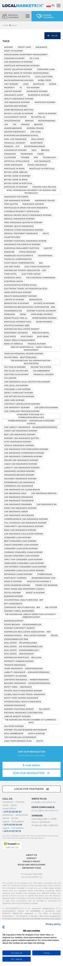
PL (53, 5)
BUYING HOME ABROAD (16, 172)
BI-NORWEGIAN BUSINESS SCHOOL (21, 135)
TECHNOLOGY (49, 157)
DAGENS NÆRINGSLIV (15, 132)
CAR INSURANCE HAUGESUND (19, 515)
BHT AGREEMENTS (13, 603)
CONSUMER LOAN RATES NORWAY (21, 548)
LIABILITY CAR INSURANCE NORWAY (22, 467)
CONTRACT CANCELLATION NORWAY (22, 404)
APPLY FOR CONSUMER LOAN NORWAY (23, 559)
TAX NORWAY (33, 87)
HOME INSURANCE (13, 165)
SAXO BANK (43, 336)
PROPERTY (9, 87)
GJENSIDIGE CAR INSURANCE (18, 486)
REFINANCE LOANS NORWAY (18, 574)
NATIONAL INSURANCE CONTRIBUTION (23, 712)
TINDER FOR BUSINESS (46, 585)
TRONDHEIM (26, 154)
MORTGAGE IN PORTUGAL (42, 168)
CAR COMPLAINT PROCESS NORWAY (22, 411)
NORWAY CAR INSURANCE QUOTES (21, 438)
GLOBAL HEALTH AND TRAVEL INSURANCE (24, 694)
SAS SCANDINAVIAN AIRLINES (18, 80)
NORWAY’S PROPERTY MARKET (19, 628)
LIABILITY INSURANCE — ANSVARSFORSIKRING (27, 672)
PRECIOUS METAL (40, 333)
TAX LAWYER (10, 378)
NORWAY (8, 47)
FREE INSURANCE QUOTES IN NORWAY (23, 222)
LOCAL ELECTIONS (43, 76)
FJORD (40, 154)
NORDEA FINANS (35, 128)
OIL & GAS (34, 58)
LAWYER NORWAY (13, 91)
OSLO (34, 150)
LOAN (26, 84)
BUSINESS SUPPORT (14, 621)
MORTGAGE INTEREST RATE (17, 322)
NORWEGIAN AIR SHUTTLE (17, 76)
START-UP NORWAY (13, 51)
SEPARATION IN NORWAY (16, 303)
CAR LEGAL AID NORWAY (16, 385)
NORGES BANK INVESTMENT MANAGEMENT (26, 54)
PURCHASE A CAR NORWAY (17, 389)
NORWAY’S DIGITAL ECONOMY (41, 311)
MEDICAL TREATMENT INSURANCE (21, 233)
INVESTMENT (36, 143)
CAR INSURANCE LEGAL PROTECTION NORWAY (27, 382)
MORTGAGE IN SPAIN (14, 168)
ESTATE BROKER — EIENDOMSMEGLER (23, 624)
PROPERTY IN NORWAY (15, 676)
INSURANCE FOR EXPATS (16, 197)
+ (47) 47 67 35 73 (11, 831)
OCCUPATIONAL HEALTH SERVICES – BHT (23, 600)
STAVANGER (10, 154)
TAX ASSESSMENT (41, 371)
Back (55, 35)
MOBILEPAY (9, 314)
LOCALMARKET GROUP (15, 117)
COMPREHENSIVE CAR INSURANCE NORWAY (26, 519)
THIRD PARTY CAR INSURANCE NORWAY (24, 526)
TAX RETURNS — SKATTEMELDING (20, 357)
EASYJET (48, 248)
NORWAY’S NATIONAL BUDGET (19, 709)
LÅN (6, 124)
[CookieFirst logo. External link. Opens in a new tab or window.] (3, 927)
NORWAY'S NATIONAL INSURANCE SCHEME (25, 241)
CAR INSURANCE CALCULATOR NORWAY (23, 534)
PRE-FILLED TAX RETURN (16, 371)
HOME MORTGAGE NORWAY (18, 292)
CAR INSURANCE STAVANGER (18, 497)
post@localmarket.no (44, 802)
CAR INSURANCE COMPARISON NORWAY (24, 453)
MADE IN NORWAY (13, 581)
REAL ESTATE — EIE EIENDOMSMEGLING (23, 646)
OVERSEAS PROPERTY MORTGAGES (21, 211)
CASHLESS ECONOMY (14, 58)
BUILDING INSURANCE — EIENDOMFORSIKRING (27, 683)
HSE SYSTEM (51, 607)
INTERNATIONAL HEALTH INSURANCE (22, 701)
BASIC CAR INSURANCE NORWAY (20, 530)
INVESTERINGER (12, 121)
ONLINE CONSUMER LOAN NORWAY (22, 556)
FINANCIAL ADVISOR (43, 374)
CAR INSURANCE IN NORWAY (18, 62)
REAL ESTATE (37, 139)
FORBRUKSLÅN (44, 574)
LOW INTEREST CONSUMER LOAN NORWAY (25, 567)
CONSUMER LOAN (46, 69)
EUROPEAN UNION (13, 281)
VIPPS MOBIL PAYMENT (42, 314)
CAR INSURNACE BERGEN (44, 493)
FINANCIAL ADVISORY (15, 143)
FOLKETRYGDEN (12, 237)
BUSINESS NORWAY (13, 596)
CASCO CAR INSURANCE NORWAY (20, 464)
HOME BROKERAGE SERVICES (18, 110)
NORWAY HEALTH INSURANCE (19, 226)
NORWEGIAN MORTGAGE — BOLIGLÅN (22, 657)
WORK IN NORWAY (47, 113)
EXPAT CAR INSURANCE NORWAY (20, 508)
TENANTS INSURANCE (15, 665)
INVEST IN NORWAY (35, 592)
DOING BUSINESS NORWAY (17, 585)
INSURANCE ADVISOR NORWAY (19, 471)
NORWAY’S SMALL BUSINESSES (19, 611)
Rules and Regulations (31, 864)
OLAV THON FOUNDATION (37, 266)
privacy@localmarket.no (45, 810)
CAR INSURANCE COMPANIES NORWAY (23, 456)
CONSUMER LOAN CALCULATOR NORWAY (24, 570)
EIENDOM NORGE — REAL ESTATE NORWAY (25, 635)
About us (31, 855)
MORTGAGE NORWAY (45, 102)
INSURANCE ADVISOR (33, 204)
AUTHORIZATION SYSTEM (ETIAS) (20, 285)
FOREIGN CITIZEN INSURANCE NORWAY (24, 230)
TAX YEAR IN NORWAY (15, 367)
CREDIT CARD (24, 47)
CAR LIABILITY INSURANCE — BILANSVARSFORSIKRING (30, 427)
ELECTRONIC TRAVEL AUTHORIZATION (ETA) (25, 288)
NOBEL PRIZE (44, 80)
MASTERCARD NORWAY (15, 106)
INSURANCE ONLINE (45, 200)
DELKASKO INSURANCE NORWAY (20, 478)
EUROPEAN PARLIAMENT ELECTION (21, 248)
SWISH (23, 314)
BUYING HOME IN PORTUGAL (18, 183)
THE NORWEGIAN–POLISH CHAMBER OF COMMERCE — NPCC (31, 721)
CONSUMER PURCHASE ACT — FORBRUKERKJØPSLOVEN (31, 415)
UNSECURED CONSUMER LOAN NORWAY (24, 563)
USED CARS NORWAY (14, 400)
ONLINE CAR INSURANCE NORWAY (21, 460)
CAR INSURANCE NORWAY (17, 200)
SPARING (29, 121)
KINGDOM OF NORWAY (15, 150)
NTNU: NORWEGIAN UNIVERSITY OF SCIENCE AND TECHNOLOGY (31, 191)
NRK (36, 157)
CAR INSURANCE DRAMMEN (18, 504)
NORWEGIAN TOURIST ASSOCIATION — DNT (25, 270)
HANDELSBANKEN (13, 128)
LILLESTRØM (10, 157)
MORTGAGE (38, 84)
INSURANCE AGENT (13, 95)
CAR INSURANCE (42, 161)
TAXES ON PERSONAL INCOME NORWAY (23, 353)
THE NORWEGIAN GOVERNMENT (20, 737)
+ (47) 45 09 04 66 (12, 824)
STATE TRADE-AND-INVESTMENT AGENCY (24, 589)
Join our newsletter (29, 773)
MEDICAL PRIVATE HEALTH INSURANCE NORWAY (28, 215)
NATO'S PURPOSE (36, 733)
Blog (14, 25)
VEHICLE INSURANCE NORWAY (19, 445)
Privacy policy (53, 924)
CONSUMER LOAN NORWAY (17, 537)
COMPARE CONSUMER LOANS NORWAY (23, 552)
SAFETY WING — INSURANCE (18, 687)
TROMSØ (25, 157)
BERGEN (45, 150)
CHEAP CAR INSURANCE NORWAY (20, 431)
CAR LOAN (35, 132)
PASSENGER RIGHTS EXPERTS (18, 255)
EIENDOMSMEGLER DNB (16, 639)
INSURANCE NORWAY (37, 91)
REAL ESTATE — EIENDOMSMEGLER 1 (21, 650)
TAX (14, 124)
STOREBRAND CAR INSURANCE (19, 482)
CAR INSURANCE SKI (47, 504)
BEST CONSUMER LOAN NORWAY (20, 541)
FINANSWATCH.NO (13, 311)
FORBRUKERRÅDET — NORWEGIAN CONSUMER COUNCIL (31, 422)
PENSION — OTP (12, 146)
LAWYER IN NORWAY (14, 299)
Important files (31, 868)
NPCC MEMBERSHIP (13, 733)
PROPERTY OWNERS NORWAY (19, 661)
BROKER (38, 124)
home (5, 25)
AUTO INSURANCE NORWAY (18, 442)
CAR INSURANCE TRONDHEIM (19, 500)
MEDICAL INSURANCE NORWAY (19, 219)
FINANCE (25, 124)
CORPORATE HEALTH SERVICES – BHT (22, 607)
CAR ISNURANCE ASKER (16, 511)
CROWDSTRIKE (45, 255)
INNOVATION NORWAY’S (39, 581)
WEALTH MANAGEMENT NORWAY (20, 296)
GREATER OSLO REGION (44, 187)
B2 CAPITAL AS (38, 117)
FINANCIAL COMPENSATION (18, 259)
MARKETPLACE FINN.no (15, 318)
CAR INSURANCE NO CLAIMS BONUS (22, 489)
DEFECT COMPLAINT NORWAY (18, 393)
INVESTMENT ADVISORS (16, 333)
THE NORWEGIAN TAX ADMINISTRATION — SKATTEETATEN (31, 361)
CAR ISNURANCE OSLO (15, 493)
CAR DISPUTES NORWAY (46, 407)
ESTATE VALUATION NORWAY (18, 69)
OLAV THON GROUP (31, 274)
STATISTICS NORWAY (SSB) (16, 325)
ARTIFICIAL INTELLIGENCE (17, 161)
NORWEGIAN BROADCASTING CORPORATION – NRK (29, 307)
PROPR (54, 635)
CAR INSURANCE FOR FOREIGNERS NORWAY (26, 449)
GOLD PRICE (10, 336)
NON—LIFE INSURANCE (15, 139)
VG (20, 87)
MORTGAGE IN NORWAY (16, 187)
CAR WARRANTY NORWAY (17, 407)
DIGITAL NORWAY (12, 592)
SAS (41, 263)
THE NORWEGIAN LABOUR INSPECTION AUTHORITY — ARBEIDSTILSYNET (31, 615)
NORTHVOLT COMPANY (15, 578)
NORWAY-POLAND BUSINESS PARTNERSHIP (25, 730)
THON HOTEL (10, 274)
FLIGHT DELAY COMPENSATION (19, 263)
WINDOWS (9, 252)
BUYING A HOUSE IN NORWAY (18, 113)
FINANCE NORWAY (36, 344)
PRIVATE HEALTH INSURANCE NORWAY (23, 690)
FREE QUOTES (11, 204)
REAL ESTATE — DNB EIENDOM (19, 654)
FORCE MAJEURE (27, 252)
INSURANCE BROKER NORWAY (19, 475)
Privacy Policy (31, 861)
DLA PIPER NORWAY (14, 726)
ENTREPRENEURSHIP (34, 146)
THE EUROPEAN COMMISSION (40, 277)
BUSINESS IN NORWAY (39, 95)
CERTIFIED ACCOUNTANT (16, 374)
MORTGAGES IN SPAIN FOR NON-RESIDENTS (26, 208)
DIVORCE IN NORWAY (44, 303)
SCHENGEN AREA (12, 277)
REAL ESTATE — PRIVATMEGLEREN (20, 643)
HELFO (45, 233)
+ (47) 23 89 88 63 (11, 811)
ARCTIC (39, 741)
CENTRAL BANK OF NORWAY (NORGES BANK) (26, 73)
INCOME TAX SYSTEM (41, 367)
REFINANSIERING (47, 121)
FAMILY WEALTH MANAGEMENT (19, 340)
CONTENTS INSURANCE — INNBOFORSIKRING (26, 679)
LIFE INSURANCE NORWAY (17, 102)
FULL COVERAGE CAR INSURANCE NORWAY (25, 523)
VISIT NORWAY (11, 84)
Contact (31, 858)
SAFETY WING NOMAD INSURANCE (21, 698)
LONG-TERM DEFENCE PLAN (18, 741)
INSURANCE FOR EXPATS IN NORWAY (22, 244)
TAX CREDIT (44, 709)
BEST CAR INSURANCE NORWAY (20, 434)
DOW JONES (27, 336)
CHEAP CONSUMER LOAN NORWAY (21, 545)
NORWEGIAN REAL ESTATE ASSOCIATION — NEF (27, 632)
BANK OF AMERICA (13, 344)
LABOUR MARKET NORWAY (17, 716)
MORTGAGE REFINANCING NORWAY (22, 65)
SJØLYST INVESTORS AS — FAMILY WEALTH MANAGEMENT (31, 348)
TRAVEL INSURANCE (37, 165)
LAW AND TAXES (12, 266)
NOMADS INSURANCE (15, 705)
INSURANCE (41, 47)
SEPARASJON (35, 299)
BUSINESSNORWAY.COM (43, 578)
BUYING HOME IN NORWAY (17, 176)
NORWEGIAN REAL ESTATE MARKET (21, 329)
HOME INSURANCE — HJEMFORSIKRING (23, 668)
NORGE (52, 84)
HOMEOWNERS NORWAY (44, 318)
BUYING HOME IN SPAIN (16, 179)
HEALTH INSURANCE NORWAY (19, 99)
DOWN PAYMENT (44, 322)
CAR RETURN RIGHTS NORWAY (19, 396)
